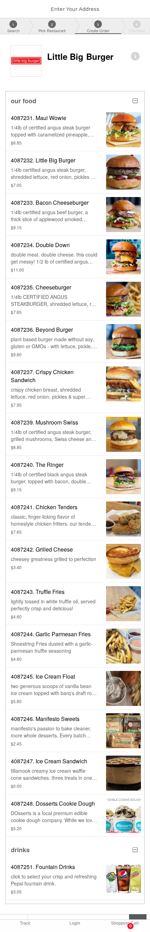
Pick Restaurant (52, 27)
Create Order (98, 27)
